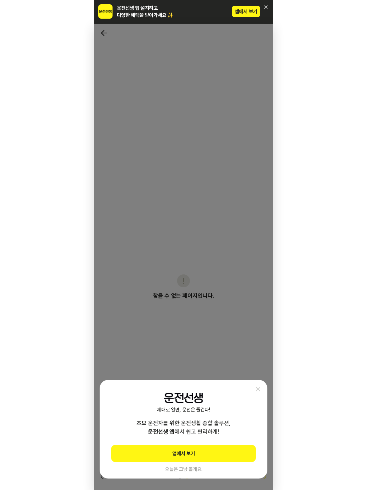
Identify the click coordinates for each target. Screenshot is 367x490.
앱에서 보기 (246, 11)
